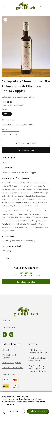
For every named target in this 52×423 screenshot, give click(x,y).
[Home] (26, 312)
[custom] (11, 334)
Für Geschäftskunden (12, 367)
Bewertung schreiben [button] (26, 282)
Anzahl (4, 129)
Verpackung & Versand (9, 356)
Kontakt (6, 350)
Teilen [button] (7, 258)
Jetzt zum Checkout (26, 150)
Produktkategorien (11, 362)
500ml (6, 114)
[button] (4, 6)
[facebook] (4, 334)
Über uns (6, 320)
